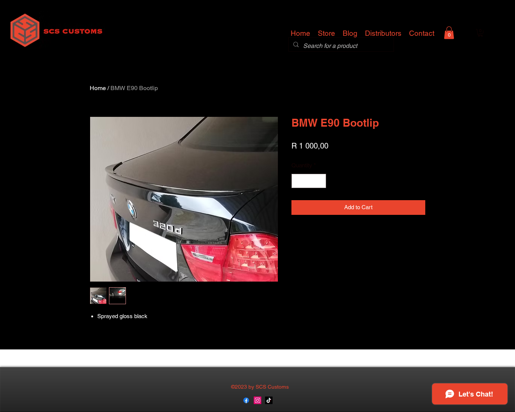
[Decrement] (298, 181)
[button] (449, 32)
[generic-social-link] (246, 400)
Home (98, 88)
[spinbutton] (309, 181)
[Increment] (320, 181)
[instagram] (257, 400)
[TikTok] (269, 400)
